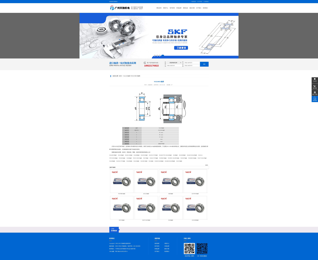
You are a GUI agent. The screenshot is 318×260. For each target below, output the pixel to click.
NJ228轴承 (175, 155)
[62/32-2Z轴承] (146, 192)
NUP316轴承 (121, 220)
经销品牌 (178, 8)
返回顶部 (157, 243)
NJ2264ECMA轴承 (192, 158)
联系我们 (207, 1)
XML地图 (111, 251)
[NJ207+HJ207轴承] (146, 219)
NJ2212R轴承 (121, 155)
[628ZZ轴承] (170, 192)
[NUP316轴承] (121, 219)
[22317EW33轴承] (195, 192)
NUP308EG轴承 (121, 193)
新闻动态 (185, 8)
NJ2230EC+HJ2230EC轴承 (173, 158)
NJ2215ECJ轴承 (144, 155)
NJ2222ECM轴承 (113, 155)
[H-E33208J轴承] (195, 219)
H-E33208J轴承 (195, 220)
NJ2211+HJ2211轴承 (137, 158)
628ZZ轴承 (170, 193)
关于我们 (200, 1)
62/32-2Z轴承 (146, 193)
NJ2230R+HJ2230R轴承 (170, 161)
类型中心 (165, 8)
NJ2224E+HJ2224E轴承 (192, 155)
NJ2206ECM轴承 (163, 158)
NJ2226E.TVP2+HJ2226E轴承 (165, 155)
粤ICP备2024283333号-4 (121, 251)
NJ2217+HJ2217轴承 (202, 158)
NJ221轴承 (151, 161)
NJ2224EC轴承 (122, 158)
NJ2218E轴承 (112, 161)
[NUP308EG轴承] (121, 192)
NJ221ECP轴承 (184, 158)
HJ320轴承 (170, 220)
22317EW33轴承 (195, 193)
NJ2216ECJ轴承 (144, 161)
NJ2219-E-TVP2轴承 (153, 155)
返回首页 (194, 1)
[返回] (206, 165)
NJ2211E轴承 (179, 161)
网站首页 (159, 8)
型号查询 (172, 8)
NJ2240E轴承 (129, 161)
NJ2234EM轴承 (182, 155)
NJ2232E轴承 (136, 161)
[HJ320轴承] (170, 219)
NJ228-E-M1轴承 (128, 155)
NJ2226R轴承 (136, 155)
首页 (120, 76)
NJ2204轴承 (129, 158)
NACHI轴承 (126, 76)
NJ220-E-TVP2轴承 (154, 158)
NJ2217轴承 (145, 158)
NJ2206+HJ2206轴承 (159, 161)
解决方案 (192, 8)
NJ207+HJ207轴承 (146, 220)
